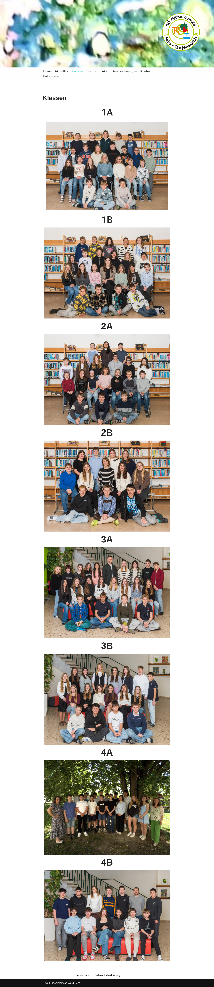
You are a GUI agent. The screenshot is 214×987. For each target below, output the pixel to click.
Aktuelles (61, 71)
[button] (96, 71)
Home (47, 71)
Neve (46, 983)
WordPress (74, 983)
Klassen (77, 71)
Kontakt (145, 71)
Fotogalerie (51, 76)
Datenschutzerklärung (107, 975)
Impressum (83, 975)
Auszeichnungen (125, 71)
